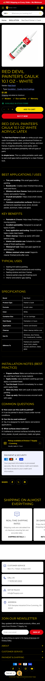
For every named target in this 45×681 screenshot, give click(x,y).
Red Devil (12, 85)
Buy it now (22, 116)
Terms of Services (30, 638)
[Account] (38, 8)
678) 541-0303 (16, 581)
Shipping (5, 95)
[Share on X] (18, 482)
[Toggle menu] (3, 8)
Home (4, 20)
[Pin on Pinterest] (24, 482)
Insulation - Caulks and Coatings (21, 89)
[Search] (40, 13)
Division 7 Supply (32, 676)
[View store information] (40, 443)
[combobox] (22, 13)
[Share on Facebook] (12, 482)
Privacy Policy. (7, 640)
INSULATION (14, 20)
